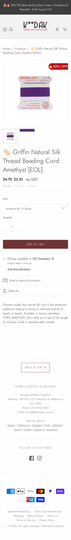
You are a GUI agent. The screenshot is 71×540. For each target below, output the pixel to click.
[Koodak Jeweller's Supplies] (35, 26)
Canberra (39, 429)
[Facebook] (31, 458)
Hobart (28, 429)
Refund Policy (35, 516)
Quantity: (8, 217)
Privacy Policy (47, 520)
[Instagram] (39, 458)
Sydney (11, 425)
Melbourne (24, 425)
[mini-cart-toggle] (65, 29)
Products (20, 49)
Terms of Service (26, 520)
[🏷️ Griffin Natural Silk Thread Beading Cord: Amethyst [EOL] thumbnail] (27, 130)
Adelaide (57, 425)
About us (52, 516)
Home (6, 49)
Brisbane (37, 425)
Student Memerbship (19, 511)
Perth (47, 425)
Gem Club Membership (48, 511)
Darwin (18, 429)
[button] (35, 367)
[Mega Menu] (5, 30)
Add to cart (35, 244)
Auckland (52, 429)
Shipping (19, 516)
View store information (18, 269)
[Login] (57, 29)
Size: (5, 199)
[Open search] (11, 30)
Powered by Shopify (52, 526)
